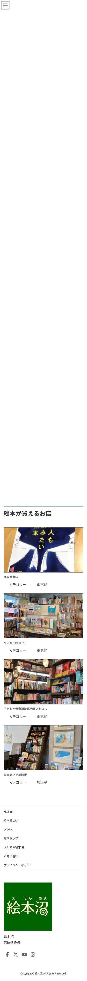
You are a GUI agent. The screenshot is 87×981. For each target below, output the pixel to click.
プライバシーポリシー (18, 865)
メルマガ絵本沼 (14, 847)
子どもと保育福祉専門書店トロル (25, 709)
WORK (8, 829)
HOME (8, 811)
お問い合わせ (12, 856)
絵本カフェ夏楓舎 (15, 775)
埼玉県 (42, 782)
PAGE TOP (80, 946)
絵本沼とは (11, 820)
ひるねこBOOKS (15, 643)
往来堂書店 (11, 577)
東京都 (42, 584)
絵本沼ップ (11, 838)
